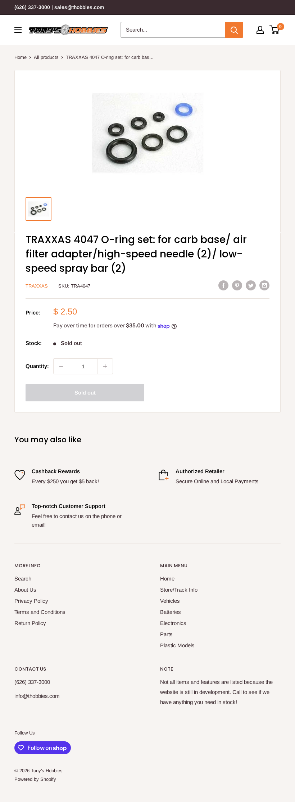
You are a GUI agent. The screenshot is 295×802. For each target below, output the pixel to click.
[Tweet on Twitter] (251, 285)
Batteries (170, 612)
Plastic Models (177, 645)
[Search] (234, 30)
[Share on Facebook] (223, 285)
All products (46, 57)
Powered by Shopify (35, 779)
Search (22, 578)
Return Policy (30, 623)
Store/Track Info (179, 590)
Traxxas (37, 286)
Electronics (173, 623)
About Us (25, 590)
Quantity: (37, 366)
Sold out (85, 393)
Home (20, 57)
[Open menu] (18, 30)
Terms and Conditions (39, 612)
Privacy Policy (31, 601)
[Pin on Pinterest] (237, 285)
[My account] (260, 30)
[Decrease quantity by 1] (61, 366)
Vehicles (170, 601)
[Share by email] (264, 285)
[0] (274, 29)
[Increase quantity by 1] (105, 366)
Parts (166, 634)
